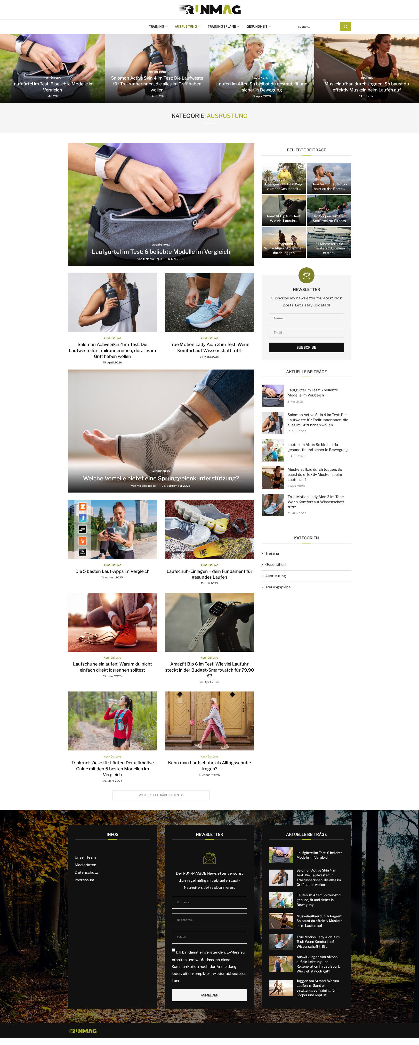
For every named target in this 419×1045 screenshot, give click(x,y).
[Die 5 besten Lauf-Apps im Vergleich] (112, 539)
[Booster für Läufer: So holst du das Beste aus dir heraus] (329, 178)
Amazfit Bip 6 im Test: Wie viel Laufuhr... (283, 218)
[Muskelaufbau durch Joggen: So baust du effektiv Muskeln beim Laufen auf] (366, 68)
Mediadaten (85, 865)
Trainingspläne (222, 27)
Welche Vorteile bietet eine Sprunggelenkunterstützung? (161, 478)
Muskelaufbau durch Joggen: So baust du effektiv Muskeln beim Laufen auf (315, 474)
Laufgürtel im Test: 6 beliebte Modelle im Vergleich (161, 251)
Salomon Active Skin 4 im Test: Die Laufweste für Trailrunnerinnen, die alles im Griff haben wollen (157, 83)
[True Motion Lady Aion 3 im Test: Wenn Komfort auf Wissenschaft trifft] (209, 316)
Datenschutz (86, 872)
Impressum (84, 880)
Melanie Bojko (152, 259)
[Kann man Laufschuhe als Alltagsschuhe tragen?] (209, 734)
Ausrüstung (186, 27)
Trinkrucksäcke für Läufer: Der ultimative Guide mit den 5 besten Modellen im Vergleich (112, 768)
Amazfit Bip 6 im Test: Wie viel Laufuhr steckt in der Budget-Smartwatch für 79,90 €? (209, 669)
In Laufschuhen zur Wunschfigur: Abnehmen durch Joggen (283, 248)
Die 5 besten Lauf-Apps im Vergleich (112, 571)
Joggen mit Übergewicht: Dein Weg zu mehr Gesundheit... (283, 184)
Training (156, 27)
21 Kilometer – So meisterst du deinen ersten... (329, 248)
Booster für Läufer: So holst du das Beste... (329, 186)
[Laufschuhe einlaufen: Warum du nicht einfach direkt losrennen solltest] (112, 635)
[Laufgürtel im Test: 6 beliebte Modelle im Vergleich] (52, 68)
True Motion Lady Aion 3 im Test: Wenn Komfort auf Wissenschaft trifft (316, 502)
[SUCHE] (345, 26)
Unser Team (85, 857)
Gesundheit (256, 27)
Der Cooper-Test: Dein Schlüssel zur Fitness (329, 218)
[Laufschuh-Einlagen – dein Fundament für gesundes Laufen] (209, 542)
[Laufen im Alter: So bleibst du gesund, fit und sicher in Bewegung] (262, 68)
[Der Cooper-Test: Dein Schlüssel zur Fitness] (329, 210)
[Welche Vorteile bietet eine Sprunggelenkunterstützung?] (161, 431)
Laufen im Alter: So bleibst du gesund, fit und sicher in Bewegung (319, 899)
